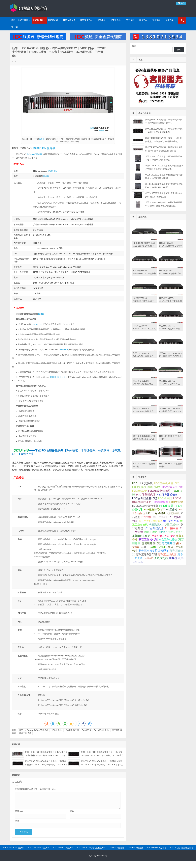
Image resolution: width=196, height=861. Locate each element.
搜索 (134, 46)
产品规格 (146, 517)
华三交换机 (160, 517)
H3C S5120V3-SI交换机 (13, 847)
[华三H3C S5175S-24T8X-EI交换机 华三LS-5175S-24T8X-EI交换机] (144, 433)
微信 (182, 3)
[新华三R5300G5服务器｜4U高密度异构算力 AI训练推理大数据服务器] (138, 130)
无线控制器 (161, 558)
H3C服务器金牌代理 (144, 498)
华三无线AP (171, 524)
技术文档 (156, 20)
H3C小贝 (101, 20)
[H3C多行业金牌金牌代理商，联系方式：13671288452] (158, 39)
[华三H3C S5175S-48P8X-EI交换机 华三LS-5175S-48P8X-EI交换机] (171, 350)
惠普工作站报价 (168, 539)
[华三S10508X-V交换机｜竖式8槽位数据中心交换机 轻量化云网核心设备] (138, 167)
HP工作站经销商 (155, 513)
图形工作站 (150, 532)
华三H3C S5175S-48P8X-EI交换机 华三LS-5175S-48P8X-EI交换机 (171, 356)
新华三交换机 (158, 546)
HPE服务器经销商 (154, 509)
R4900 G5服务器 (135, 847)
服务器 (41, 139)
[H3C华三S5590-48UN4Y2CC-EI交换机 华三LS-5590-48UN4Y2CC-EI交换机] (171, 295)
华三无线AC (156, 524)
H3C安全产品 (86, 20)
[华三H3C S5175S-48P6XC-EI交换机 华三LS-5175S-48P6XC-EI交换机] (171, 322)
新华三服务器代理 (146, 554)
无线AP (148, 558)
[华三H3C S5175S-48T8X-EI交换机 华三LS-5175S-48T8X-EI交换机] (171, 405)
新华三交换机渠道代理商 (154, 550)
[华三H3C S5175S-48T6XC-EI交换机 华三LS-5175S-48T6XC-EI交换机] (171, 378)
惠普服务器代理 (151, 543)
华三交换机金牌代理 (150, 520)
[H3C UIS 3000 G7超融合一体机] (144, 460)
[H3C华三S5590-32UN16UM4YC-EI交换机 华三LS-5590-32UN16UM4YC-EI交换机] (144, 267)
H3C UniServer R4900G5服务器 (33, 730)
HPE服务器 (115, 20)
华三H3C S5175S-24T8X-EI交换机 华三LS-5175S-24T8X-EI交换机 (144, 439)
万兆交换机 (173, 513)
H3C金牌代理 (160, 502)
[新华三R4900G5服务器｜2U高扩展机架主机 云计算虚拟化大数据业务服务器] (138, 149)
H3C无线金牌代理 (159, 490)
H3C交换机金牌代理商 (146, 487)
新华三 (145, 547)
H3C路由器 (53, 20)
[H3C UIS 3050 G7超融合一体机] (171, 433)
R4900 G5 (39, 148)
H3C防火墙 (176, 502)
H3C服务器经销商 (167, 494)
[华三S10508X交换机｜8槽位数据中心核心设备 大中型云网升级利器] (138, 176)
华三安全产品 (171, 520)
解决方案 (169, 20)
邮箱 (72, 811)
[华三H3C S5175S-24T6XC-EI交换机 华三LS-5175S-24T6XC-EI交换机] (144, 405)
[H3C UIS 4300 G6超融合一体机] (171, 460)
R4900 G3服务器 (116, 847)
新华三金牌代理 (167, 554)
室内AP (163, 532)
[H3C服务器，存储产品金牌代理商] (38, 39)
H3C (134, 483)
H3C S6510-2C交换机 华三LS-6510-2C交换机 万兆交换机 (144, 246)
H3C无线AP (139, 490)
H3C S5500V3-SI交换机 (38, 847)
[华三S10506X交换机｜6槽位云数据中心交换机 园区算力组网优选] (138, 195)
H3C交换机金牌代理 (166, 483)
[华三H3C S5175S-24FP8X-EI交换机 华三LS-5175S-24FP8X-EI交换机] (144, 378)
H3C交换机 (23, 20)
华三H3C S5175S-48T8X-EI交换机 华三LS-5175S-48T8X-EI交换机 (171, 411)
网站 (17, 821)
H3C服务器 (38, 20)
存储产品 (143, 20)
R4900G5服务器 (101, 730)
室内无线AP (175, 532)
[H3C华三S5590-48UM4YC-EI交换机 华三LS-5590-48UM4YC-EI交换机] (171, 267)
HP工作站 (171, 509)
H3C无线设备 (69, 20)
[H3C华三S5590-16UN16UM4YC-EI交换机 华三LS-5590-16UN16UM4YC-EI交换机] (171, 240)
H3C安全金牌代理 (172, 487)
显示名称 (19, 811)
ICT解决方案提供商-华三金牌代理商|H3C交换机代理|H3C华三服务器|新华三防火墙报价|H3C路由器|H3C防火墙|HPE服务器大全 (28, 8)
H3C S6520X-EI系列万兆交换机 (91, 847)
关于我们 (15, 27)
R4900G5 (86, 730)
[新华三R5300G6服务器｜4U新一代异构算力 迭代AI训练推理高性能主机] (138, 121)
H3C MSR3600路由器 (156, 847)
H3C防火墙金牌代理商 (145, 505)
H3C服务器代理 (72, 730)
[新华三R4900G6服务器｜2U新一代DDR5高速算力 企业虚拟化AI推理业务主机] (138, 140)
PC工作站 (130, 20)
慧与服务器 (168, 543)
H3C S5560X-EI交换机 (63, 847)
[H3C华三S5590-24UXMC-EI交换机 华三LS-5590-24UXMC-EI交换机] (144, 295)
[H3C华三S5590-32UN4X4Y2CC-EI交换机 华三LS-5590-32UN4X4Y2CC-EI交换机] (144, 322)
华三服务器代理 (153, 528)
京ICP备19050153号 (98, 856)
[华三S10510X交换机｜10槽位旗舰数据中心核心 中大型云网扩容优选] (138, 158)
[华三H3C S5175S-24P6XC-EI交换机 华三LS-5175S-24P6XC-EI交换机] (144, 350)
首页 (13, 20)
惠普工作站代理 (148, 539)
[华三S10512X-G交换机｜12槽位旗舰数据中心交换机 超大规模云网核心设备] (138, 204)
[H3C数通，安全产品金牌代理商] (98, 39)
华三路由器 (171, 528)
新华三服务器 (25, 733)
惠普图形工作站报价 (163, 535)
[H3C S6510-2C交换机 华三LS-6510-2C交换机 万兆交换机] (144, 240)
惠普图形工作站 (141, 535)
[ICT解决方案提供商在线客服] (158, 104)
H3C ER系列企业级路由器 (181, 847)
